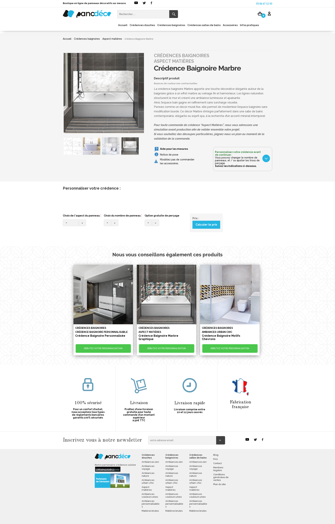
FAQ (215, 459)
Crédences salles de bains (204, 25)
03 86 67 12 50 (264, 4)
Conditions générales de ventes (221, 477)
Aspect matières (112, 38)
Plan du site (219, 484)
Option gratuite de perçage (162, 215)
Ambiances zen (150, 462)
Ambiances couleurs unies (150, 495)
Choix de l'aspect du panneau (82, 215)
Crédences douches (142, 25)
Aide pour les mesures (174, 148)
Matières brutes (150, 510)
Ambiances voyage (148, 467)
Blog (215, 455)
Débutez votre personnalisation (103, 348)
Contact (217, 463)
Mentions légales (218, 469)
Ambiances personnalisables (150, 504)
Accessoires (230, 25)
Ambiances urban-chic (148, 481)
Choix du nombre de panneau (123, 215)
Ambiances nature (148, 474)
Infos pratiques (249, 25)
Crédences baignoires (171, 25)
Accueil (122, 25)
